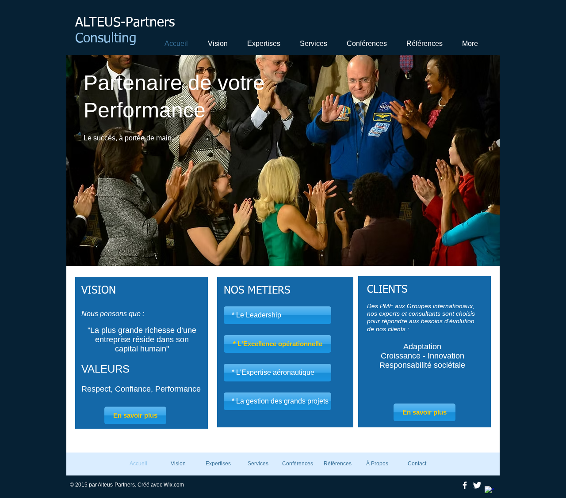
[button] (263, 43)
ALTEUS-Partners (125, 23)
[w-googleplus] (489, 491)
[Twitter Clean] (477, 485)
